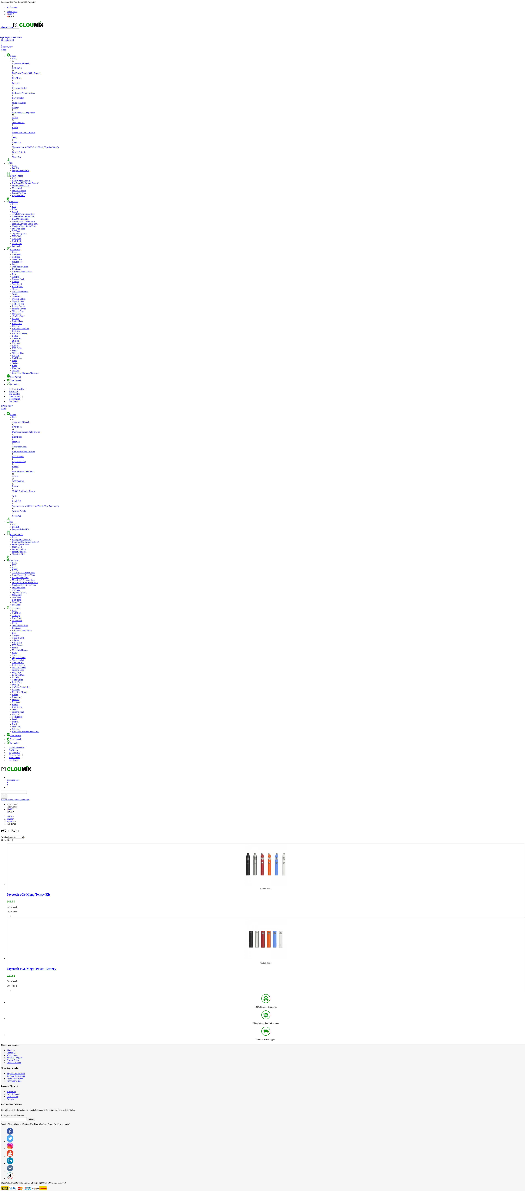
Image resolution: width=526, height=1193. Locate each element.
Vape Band (17, 284)
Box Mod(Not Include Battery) (25, 183)
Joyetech (16, 103)
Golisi (24, 88)
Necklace (16, 343)
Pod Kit (15, 168)
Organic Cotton (18, 299)
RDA (14, 209)
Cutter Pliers (17, 321)
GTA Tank (16, 238)
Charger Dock (18, 279)
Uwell (13, 37)
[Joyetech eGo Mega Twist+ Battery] (265, 958)
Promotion (14, 384)
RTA (14, 206)
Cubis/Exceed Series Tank (23, 216)
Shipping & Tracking (16, 1076)
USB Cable (17, 348)
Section (15, 363)
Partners (10, 1099)
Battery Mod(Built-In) (21, 181)
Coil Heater (17, 358)
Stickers (15, 341)
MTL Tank (17, 236)
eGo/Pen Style (18, 316)
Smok (19, 37)
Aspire (7, 37)
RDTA (15, 211)
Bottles (15, 336)
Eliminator (16, 269)
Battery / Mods (16, 176)
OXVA (21, 122)
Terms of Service (14, 1062)
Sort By (4, 837)
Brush (14, 365)
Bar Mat (15, 318)
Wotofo (22, 152)
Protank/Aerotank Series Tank (25, 224)
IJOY (14, 98)
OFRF (15, 122)
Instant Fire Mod (19, 193)
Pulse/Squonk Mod (20, 185)
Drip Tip (15, 326)
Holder (15, 346)
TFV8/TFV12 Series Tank (23, 214)
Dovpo (37, 73)
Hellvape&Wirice (20, 93)
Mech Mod (17, 188)
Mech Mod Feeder (20, 291)
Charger (15, 276)
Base (14, 274)
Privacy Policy (13, 1060)
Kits (11, 163)
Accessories (15, 249)
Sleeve (15, 289)
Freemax (16, 83)
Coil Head (16, 254)
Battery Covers (18, 306)
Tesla (14, 137)
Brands (13, 56)
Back (14, 58)
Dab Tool (16, 368)
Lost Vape (18, 113)
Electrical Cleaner (19, 333)
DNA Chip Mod (19, 190)
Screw (15, 351)
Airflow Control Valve (22, 272)
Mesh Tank (17, 243)
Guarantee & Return (15, 1078)
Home (9, 816)
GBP (11, 14)
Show (3, 840)
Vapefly (55, 147)
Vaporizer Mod (18, 195)
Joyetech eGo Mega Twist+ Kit (28, 894)
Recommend (14, 399)
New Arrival (15, 377)
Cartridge (16, 257)
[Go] (4, 796)
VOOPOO (31, 147)
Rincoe (15, 127)
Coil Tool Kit (18, 304)
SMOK (17, 132)
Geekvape (16, 88)
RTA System (17, 286)
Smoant (32, 132)
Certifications (12, 1096)
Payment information (16, 1073)
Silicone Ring (18, 353)
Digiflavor (17, 73)
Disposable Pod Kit (20, 170)
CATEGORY (7, 47)
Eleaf (14, 78)
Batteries (16, 331)
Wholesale (11, 1091)
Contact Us (11, 1053)
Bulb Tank (16, 241)
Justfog (23, 103)
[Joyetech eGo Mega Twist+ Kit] (265, 884)
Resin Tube (17, 323)
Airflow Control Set (20, 328)
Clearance (14, 396)
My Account (12, 7)
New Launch (15, 380)
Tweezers (16, 296)
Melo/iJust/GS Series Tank (23, 221)
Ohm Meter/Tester (20, 267)
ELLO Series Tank (20, 219)
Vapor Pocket (18, 301)
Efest (19, 78)
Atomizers (13, 201)
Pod (13, 391)
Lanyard (15, 355)
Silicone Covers (19, 309)
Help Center (12, 11)
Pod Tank (16, 246)
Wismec (15, 152)
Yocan (16, 157)
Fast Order (13, 401)
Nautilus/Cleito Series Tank (24, 226)
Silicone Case (18, 311)
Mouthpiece (17, 262)
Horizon (31, 93)
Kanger (15, 108)
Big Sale (14, 394)
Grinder (15, 370)
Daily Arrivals (16, 389)
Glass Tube (17, 259)
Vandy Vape (45, 147)
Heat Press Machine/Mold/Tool (25, 373)
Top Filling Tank (19, 234)
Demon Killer (28, 73)
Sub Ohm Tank (18, 229)
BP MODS (17, 68)
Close (3, 50)
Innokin (20, 98)
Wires (14, 294)
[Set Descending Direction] (24, 837)
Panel (14, 360)
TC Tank (16, 231)
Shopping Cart (7, 40)
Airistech (25, 63)
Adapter (15, 281)
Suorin (25, 132)
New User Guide (14, 1081)
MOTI (15, 117)
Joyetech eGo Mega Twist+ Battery (31, 969)
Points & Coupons (14, 1058)
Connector (16, 338)
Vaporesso (18, 147)
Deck (14, 264)
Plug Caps (16, 313)
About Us (11, 1050)
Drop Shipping (13, 1094)
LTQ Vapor (30, 113)
